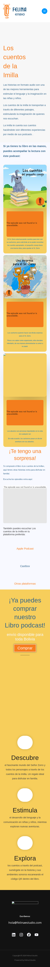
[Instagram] (21, 934)
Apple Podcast (25, 548)
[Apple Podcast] (25, 541)
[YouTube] (36, 934)
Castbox (25, 566)
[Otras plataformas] (25, 576)
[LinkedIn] (13, 934)
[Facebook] (28, 934)
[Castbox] (25, 559)
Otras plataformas (25, 583)
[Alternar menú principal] (44, 11)
